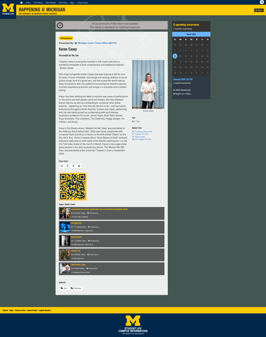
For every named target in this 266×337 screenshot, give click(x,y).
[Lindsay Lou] (69, 254)
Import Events (45, 310)
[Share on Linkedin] (79, 165)
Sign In (260, 10)
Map (72, 2)
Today (28, 2)
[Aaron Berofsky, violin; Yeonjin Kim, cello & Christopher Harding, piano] (69, 212)
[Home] (21, 2)
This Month (51, 2)
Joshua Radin (76, 237)
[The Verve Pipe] (67, 226)
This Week (38, 2)
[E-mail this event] (62, 165)
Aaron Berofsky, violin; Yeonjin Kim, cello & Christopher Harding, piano (99, 209)
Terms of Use (20, 310)
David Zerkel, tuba (78, 264)
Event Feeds (32, 310)
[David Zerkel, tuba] (67, 268)
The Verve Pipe (76, 223)
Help (11, 310)
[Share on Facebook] (68, 165)
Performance (66, 38)
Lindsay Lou (75, 251)
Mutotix (77, 288)
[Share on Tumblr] (73, 165)
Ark (65, 288)
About (5, 310)
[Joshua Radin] (65, 240)
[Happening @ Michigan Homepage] (8, 17)
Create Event (82, 2)
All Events (62, 2)
